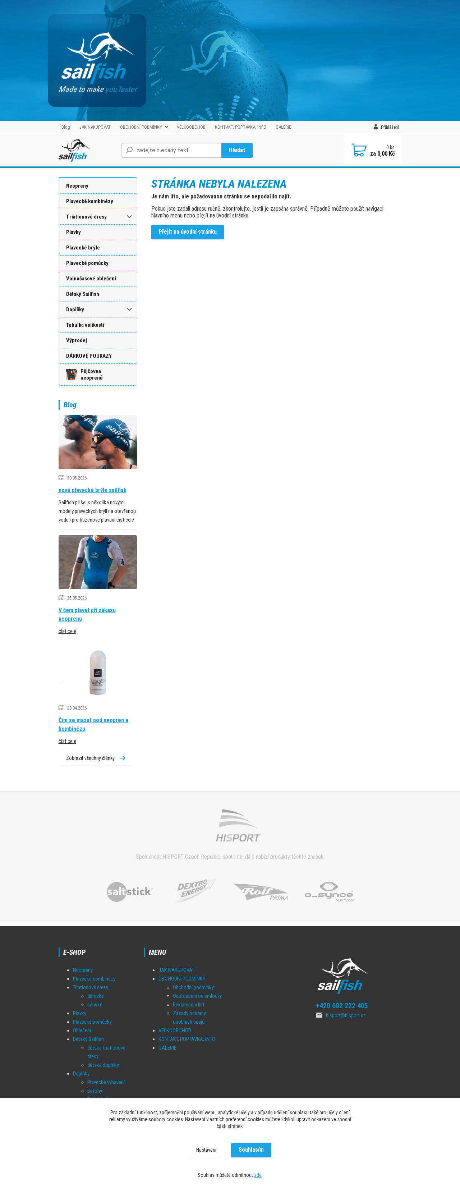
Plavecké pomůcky (87, 263)
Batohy (94, 1091)
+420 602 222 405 (342, 1005)
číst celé (125, 520)
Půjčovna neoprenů (91, 374)
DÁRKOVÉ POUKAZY (89, 356)
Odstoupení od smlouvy (197, 996)
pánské (94, 1004)
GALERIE (283, 127)
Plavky (73, 232)
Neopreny (77, 186)
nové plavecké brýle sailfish (92, 490)
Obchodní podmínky (193, 987)
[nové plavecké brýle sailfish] (98, 443)
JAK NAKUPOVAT (95, 127)
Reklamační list (188, 1004)
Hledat (237, 150)
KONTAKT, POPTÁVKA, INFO (240, 127)
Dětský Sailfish (82, 294)
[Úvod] (87, 150)
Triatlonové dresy (86, 217)
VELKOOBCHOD (191, 127)
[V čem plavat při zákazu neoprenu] (98, 563)
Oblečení (82, 1030)
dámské (95, 996)
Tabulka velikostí (85, 325)
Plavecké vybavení (106, 1082)
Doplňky (75, 309)
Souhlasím (251, 1149)
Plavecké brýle (83, 247)
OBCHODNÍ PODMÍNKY (141, 127)
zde (258, 1175)
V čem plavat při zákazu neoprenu (87, 614)
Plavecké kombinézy (89, 201)
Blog (65, 127)
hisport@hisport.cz (346, 1015)
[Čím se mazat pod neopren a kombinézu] (98, 674)
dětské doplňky (103, 1065)
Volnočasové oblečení (91, 278)
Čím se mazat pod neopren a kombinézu (93, 724)
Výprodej (76, 340)
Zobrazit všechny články (90, 758)
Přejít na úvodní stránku (188, 231)
